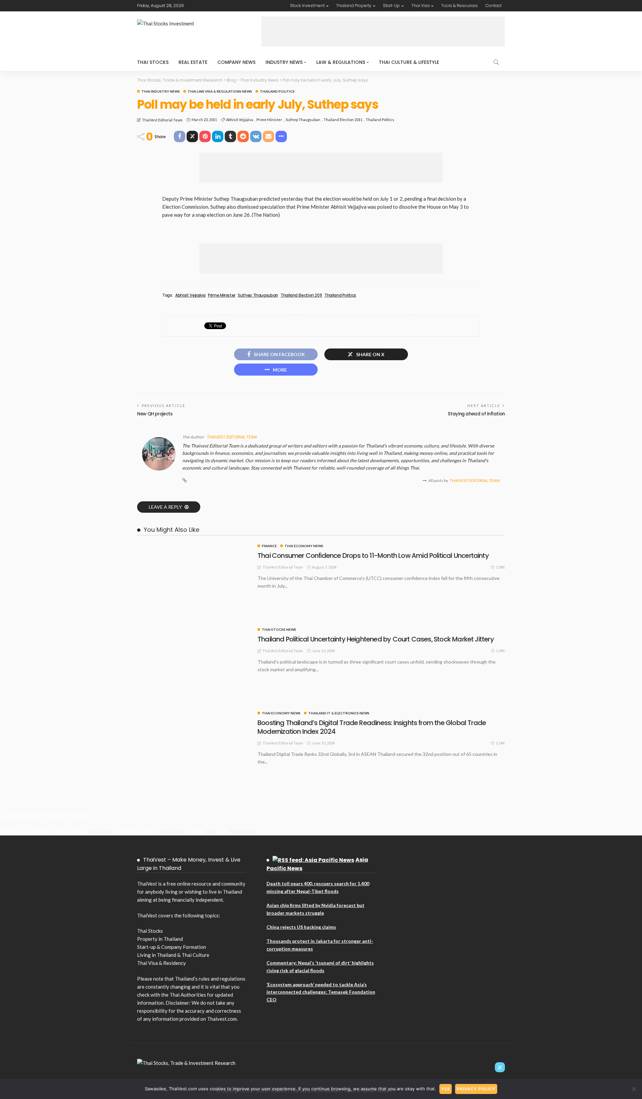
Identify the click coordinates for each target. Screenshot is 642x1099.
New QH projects (155, 414)
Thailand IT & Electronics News (338, 713)
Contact (494, 5)
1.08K (500, 567)
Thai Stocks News (279, 629)
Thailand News (243, 831)
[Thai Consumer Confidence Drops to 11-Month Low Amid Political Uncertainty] (194, 547)
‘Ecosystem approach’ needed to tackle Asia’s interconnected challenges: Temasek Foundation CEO (320, 992)
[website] (184, 481)
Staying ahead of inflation (476, 414)
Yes (445, 1088)
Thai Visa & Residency (161, 963)
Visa (211, 831)
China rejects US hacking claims (301, 927)
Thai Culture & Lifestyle (409, 62)
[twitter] (500, 1067)
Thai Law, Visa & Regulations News (220, 91)
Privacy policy (476, 1088)
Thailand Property (353, 5)
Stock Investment (307, 5)
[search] (496, 62)
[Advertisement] (383, 31)
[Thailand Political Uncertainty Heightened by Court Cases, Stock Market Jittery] (194, 630)
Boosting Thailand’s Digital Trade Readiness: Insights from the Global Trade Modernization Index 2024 (371, 727)
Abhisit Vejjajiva (239, 119)
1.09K (500, 650)
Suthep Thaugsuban (303, 119)
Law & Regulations (340, 62)
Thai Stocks (153, 62)
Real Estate (193, 62)
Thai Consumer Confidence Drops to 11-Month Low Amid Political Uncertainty (373, 555)
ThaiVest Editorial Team (162, 120)
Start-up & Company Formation (171, 947)
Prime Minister (269, 119)
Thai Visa (420, 5)
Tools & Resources (459, 5)
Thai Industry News (160, 91)
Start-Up (391, 5)
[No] (633, 1089)
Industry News (284, 62)
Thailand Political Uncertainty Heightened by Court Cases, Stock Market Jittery (375, 639)
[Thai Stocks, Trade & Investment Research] (186, 1062)
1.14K (500, 743)
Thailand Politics (277, 91)
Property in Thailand (160, 939)
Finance (269, 545)
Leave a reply (166, 507)
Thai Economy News (304, 545)
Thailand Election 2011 (343, 119)
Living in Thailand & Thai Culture (173, 955)
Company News (236, 62)
